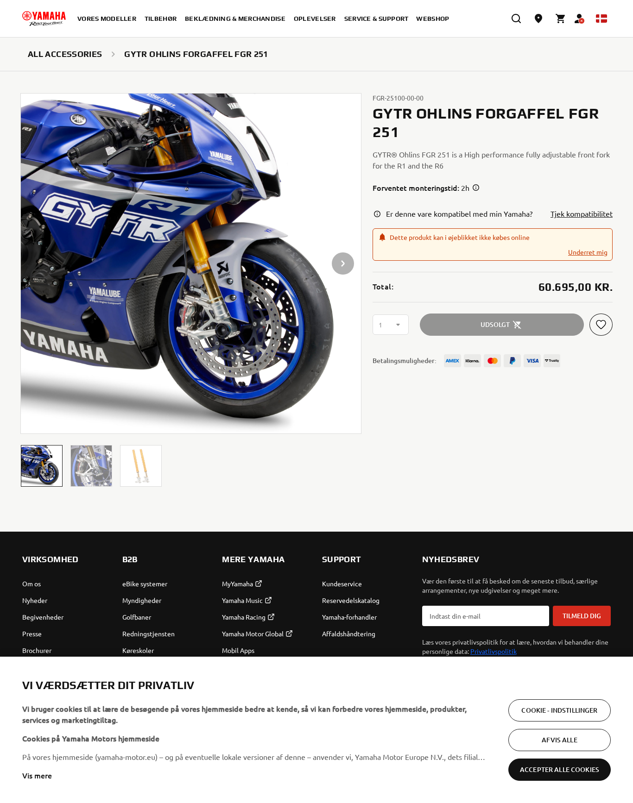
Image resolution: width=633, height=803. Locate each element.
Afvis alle (559, 739)
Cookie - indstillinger (559, 710)
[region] (316, 730)
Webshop (432, 18)
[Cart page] (560, 18)
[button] (42, 466)
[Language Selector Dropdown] (601, 18)
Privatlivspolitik (493, 651)
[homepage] (44, 18)
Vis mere (37, 775)
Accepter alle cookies (559, 769)
